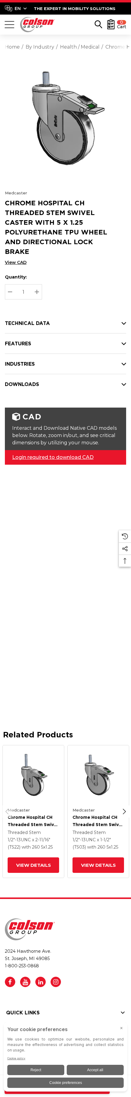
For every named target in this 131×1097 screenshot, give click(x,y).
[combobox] (16, 8)
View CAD (16, 262)
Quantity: (16, 277)
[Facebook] (10, 982)
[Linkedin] (40, 982)
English (16, 8)
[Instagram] (56, 982)
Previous (7, 811)
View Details (33, 865)
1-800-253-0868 (22, 966)
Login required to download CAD (53, 457)
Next (124, 811)
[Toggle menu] (9, 24)
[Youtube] (25, 982)
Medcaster (16, 192)
